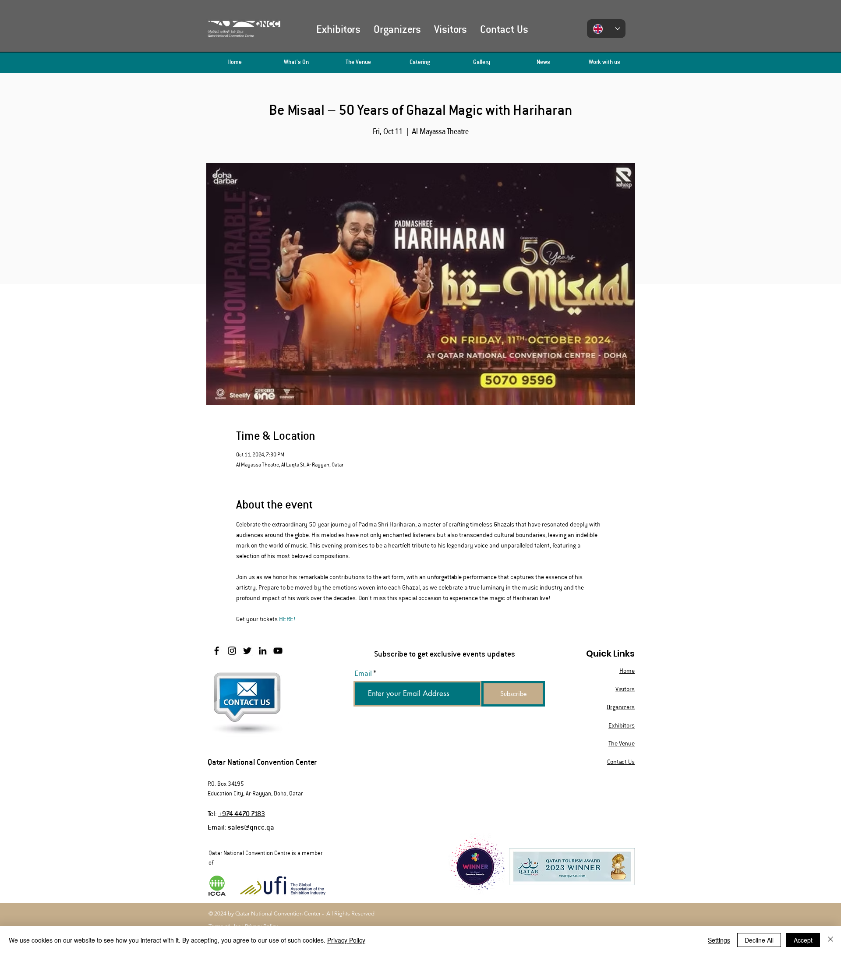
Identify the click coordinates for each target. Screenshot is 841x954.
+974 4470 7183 (241, 813)
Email (363, 673)
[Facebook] (216, 650)
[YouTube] (277, 650)
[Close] (830, 940)
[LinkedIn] (262, 650)
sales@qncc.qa (251, 826)
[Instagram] (231, 650)
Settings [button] (719, 940)
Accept (803, 940)
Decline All (759, 940)
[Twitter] (247, 650)
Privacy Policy (346, 940)
